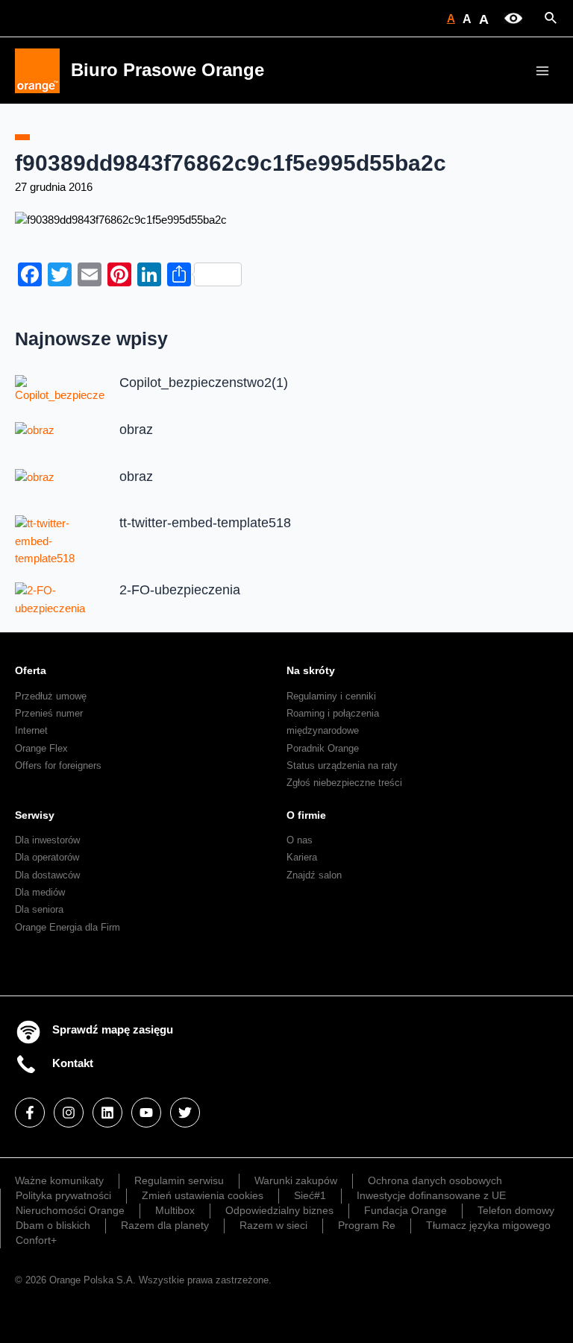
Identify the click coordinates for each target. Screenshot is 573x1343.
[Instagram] (69, 1112)
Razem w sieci (273, 1225)
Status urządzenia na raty (342, 765)
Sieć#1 (310, 1195)
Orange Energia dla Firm (67, 927)
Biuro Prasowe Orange (167, 70)
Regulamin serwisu (179, 1180)
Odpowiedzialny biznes (279, 1210)
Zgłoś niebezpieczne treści (344, 782)
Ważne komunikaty (59, 1180)
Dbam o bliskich (53, 1225)
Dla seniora (39, 909)
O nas (299, 840)
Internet (31, 730)
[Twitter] (185, 1112)
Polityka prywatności (63, 1195)
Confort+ (36, 1240)
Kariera (301, 857)
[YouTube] (146, 1112)
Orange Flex (41, 748)
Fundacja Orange (405, 1210)
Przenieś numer (49, 713)
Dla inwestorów (47, 840)
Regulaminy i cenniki (331, 696)
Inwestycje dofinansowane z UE (431, 1195)
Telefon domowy (516, 1210)
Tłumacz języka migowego (488, 1225)
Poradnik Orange (322, 748)
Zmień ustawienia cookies (202, 1195)
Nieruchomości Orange (70, 1210)
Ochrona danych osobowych (435, 1180)
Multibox (175, 1210)
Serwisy (34, 815)
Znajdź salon (314, 875)
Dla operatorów (47, 857)
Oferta (30, 670)
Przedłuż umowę (51, 696)
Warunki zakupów (295, 1180)
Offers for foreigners (58, 765)
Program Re (366, 1225)
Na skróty (310, 670)
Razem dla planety (165, 1225)
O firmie (306, 815)
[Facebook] (30, 1112)
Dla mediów (40, 892)
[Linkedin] (107, 1112)
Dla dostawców (47, 875)
